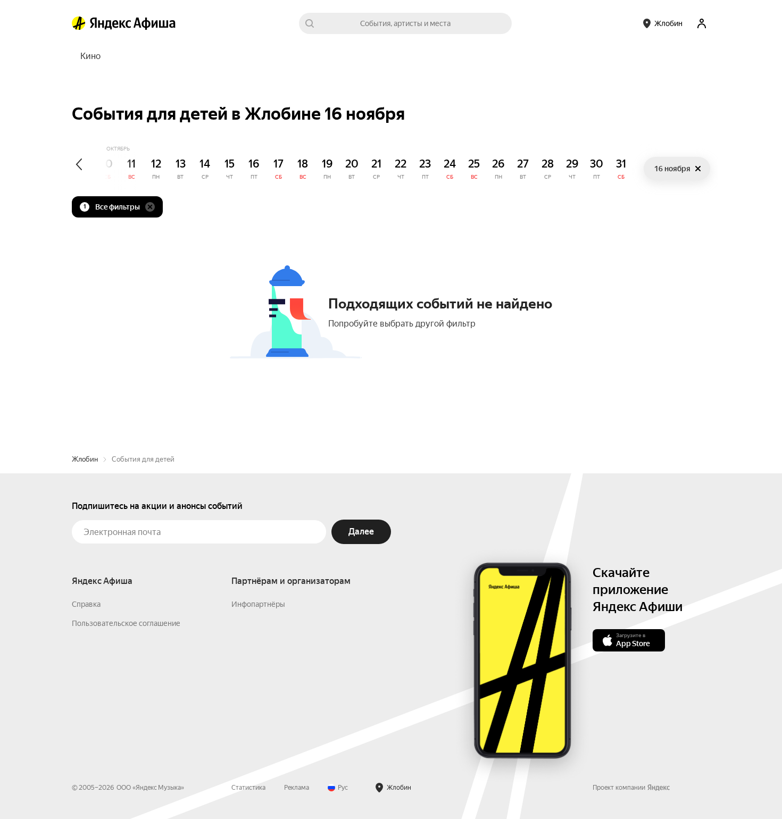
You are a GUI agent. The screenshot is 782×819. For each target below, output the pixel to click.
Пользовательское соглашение (126, 623)
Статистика (248, 787)
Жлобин (85, 459)
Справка (86, 604)
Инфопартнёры (258, 604)
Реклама (296, 787)
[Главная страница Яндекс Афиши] (79, 23)
